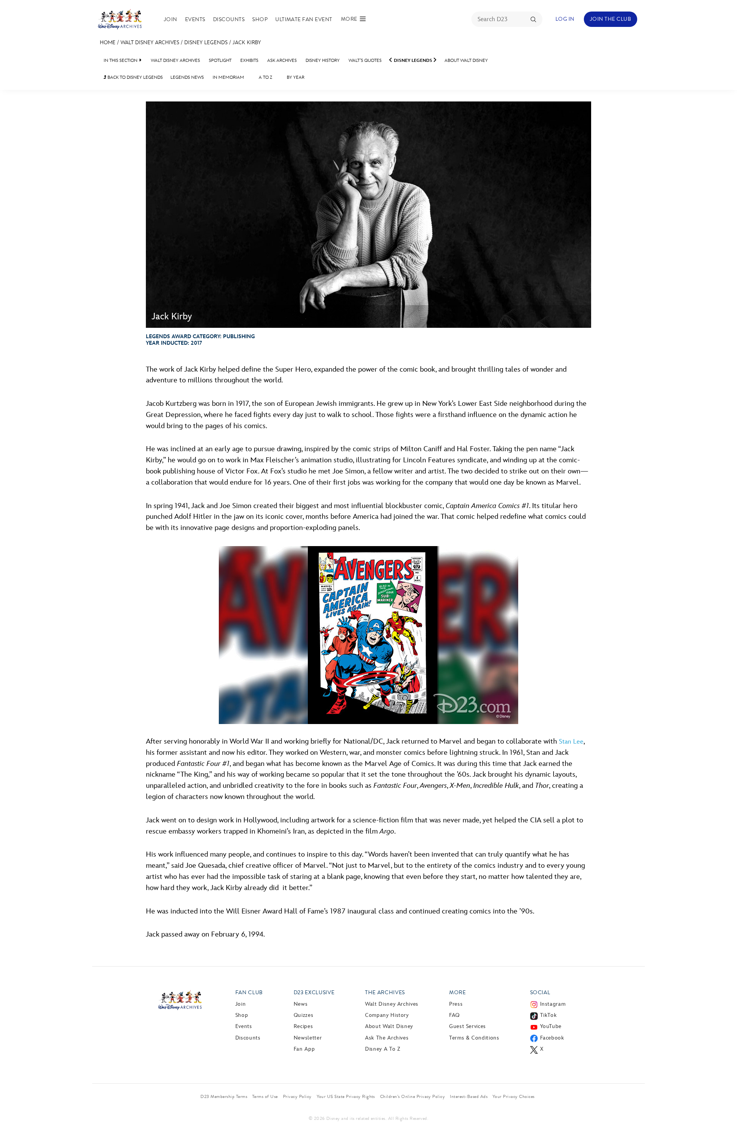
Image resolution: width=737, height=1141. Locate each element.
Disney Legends (206, 42)
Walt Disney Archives (150, 42)
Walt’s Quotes (365, 60)
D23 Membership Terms (223, 1096)
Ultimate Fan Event (303, 19)
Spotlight (220, 60)
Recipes (303, 1026)
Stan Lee (571, 741)
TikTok (548, 1015)
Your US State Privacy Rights (346, 1096)
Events (195, 19)
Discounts (229, 19)
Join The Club (610, 19)
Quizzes (303, 1015)
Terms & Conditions (474, 1038)
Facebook (552, 1038)
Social (540, 992)
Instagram (553, 1004)
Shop (260, 19)
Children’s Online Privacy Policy (412, 1096)
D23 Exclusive (314, 992)
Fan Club (249, 992)
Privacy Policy (297, 1096)
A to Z (265, 77)
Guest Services (467, 1026)
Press (456, 1004)
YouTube (551, 1026)
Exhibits (249, 60)
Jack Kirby (247, 42)
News (301, 1004)
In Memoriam (228, 77)
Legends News (187, 77)
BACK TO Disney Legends (133, 77)
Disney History (323, 60)
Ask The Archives (386, 1038)
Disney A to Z (382, 1049)
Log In (565, 19)
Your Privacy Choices (513, 1096)
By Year (295, 77)
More (457, 992)
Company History (387, 1015)
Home (108, 42)
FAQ (454, 1015)
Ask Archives (282, 60)
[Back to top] (722, 1119)
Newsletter (308, 1038)
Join (170, 19)
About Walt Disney (466, 60)
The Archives (385, 992)
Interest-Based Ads (468, 1096)
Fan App (304, 1049)
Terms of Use (265, 1096)
